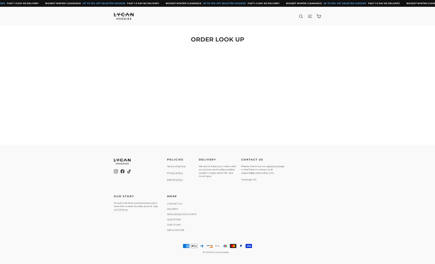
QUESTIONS (174, 219)
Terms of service (176, 166)
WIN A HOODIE (175, 230)
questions (272, 166)
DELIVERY (172, 209)
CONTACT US (174, 203)
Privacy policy (175, 173)
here (208, 176)
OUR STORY (174, 224)
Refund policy (175, 179)
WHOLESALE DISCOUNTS (182, 214)
